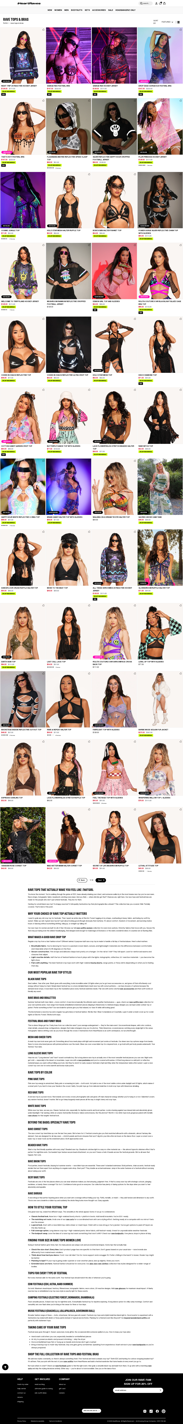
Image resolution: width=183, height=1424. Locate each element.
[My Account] (156, 3)
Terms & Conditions (55, 1421)
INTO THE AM (161, 1421)
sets (87, 10)
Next (100, 880)
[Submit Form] (160, 1390)
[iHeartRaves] (29, 3)
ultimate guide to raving (44, 1389)
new (50, 10)
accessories (99, 10)
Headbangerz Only (125, 10)
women (58, 10)
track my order (22, 1384)
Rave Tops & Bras (17, 23)
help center (21, 1389)
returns (20, 1397)
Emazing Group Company (147, 1421)
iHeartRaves (116, 1421)
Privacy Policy (21, 1421)
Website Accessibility (37, 1421)
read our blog (40, 1384)
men (66, 10)
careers (62, 1393)
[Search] (141, 3)
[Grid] (176, 22)
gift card (62, 1389)
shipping (20, 1402)
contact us (21, 1393)
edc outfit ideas (40, 1393)
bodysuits (76, 10)
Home (5, 23)
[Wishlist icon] (43, 29)
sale (110, 10)
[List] (178, 22)
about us (62, 1384)
